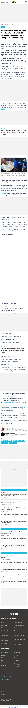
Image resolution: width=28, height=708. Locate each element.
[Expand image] (27, 158)
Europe (11, 24)
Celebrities (3, 504)
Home (2, 24)
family (23, 407)
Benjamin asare (13, 442)
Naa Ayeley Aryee (15, 39)
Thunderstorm (4, 442)
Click (11, 66)
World (6, 24)
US (1, 511)
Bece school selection (6, 440)
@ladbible (13, 231)
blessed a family (10, 402)
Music (2, 497)
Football (2, 524)
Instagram (4, 231)
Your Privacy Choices (15, 707)
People (2, 559)
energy (3, 109)
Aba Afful (19, 39)
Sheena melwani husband (19, 440)
